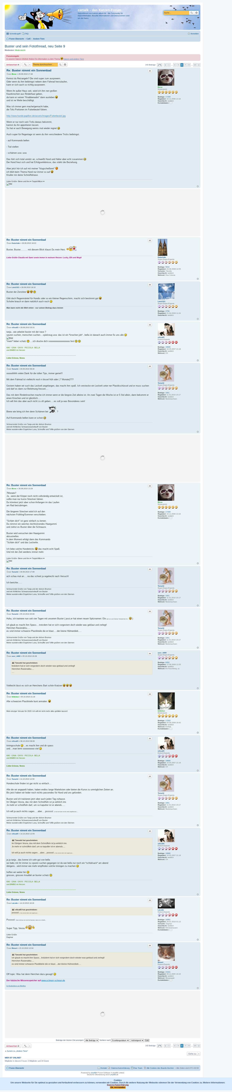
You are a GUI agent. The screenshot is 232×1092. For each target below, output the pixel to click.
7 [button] (185, 65)
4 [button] (174, 65)
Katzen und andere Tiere (74, 59)
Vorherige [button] (165, 65)
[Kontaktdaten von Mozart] (170, 980)
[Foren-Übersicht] (42, 17)
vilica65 (161, 337)
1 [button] (168, 65)
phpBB (93, 1073)
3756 (167, 311)
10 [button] (195, 65)
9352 (167, 662)
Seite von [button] (159, 65)
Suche (191, 13)
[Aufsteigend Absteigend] (137, 1040)
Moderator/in (20, 50)
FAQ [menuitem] (27, 34)
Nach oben (198, 186)
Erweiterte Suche (196, 13)
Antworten (11, 64)
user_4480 (162, 653)
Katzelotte (162, 257)
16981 (168, 920)
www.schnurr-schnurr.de (53, 980)
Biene (160, 87)
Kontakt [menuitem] (104, 1068)
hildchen (161, 711)
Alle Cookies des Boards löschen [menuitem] (160, 1068)
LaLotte (161, 910)
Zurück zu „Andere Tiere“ (17, 1051)
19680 (168, 347)
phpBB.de (114, 1075)
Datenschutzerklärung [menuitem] (120, 1068)
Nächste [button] (198, 65)
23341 (168, 972)
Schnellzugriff (15, 34)
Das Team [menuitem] (138, 1068)
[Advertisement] (102, 212)
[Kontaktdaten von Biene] (170, 103)
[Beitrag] (7, 74)
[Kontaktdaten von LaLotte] (170, 930)
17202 (168, 720)
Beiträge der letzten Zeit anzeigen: (70, 1040)
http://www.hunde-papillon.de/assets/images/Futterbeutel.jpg (36, 116)
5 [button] (178, 65)
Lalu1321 (161, 301)
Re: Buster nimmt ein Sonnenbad (28, 70)
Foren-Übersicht (16, 1068)
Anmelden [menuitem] (195, 34)
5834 (167, 267)
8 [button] (189, 65)
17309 (168, 97)
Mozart (160, 962)
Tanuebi (161, 383)
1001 (167, 393)
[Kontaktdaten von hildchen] (170, 729)
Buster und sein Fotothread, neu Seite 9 (35, 46)
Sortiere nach (105, 1040)
